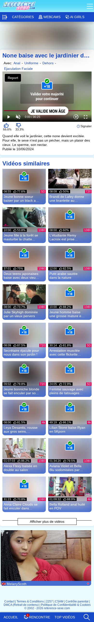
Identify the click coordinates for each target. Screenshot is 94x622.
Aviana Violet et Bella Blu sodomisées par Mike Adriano (65, 468)
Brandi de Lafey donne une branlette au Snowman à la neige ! (66, 198)
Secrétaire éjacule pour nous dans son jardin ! (21, 352)
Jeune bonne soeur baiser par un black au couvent (21, 198)
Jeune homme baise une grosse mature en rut (66, 314)
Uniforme (31, 63)
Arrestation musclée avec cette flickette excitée (64, 352)
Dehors (48, 63)
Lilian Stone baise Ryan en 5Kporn (67, 429)
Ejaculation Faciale (18, 69)
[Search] (86, 616)
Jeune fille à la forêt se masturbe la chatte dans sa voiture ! (21, 237)
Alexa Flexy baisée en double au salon (20, 468)
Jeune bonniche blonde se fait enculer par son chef (21, 391)
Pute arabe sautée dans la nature (63, 275)
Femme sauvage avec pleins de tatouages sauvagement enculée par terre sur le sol (66, 391)
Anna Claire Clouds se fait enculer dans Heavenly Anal (21, 506)
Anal (16, 63)
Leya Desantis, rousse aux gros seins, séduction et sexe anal (21, 429)
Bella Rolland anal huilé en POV (67, 506)
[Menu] (90, 6)
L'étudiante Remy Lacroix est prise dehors (62, 237)
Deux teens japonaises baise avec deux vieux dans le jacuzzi (21, 275)
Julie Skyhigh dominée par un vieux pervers (21, 314)
